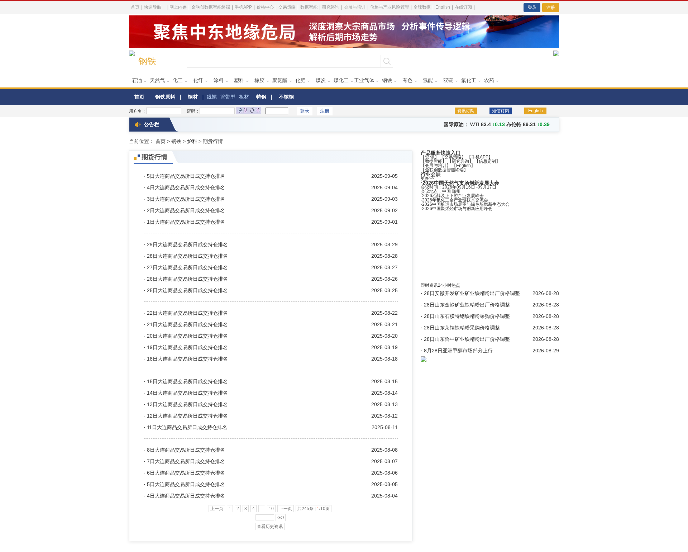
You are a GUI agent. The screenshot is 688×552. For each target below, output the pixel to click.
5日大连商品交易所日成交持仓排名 (186, 176)
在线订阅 (463, 7)
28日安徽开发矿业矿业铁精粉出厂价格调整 (472, 293)
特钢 (261, 97)
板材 (244, 97)
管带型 (227, 97)
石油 (137, 80)
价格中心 (265, 7)
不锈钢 (286, 97)
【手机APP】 (480, 157)
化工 (178, 80)
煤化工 (341, 80)
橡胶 (259, 80)
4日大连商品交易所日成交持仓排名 (186, 187)
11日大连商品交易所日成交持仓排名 (187, 427)
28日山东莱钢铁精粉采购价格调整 (462, 327)
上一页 (216, 508)
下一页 (285, 508)
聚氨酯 (279, 80)
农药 (489, 80)
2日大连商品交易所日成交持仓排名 (186, 210)
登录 (532, 7)
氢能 (428, 80)
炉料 (192, 141)
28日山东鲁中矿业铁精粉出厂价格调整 (467, 339)
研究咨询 (330, 7)
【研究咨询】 (460, 161)
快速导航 (152, 7)
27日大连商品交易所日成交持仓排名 (187, 267)
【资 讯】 (430, 157)
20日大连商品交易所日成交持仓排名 (187, 336)
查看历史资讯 (270, 526)
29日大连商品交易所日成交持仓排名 (187, 244)
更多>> (427, 178)
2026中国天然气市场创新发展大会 (460, 183)
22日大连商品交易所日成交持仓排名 (187, 313)
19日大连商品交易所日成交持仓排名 (187, 347)
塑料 (239, 80)
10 (271, 508)
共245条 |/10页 (313, 508)
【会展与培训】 (436, 165)
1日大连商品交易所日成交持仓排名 (186, 222)
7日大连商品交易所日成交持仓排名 (186, 461)
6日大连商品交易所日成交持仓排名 (186, 473)
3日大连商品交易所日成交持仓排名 (186, 199)
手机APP (243, 7)
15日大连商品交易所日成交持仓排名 (187, 381)
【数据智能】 (433, 161)
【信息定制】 (487, 161)
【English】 (463, 165)
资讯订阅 (465, 110)
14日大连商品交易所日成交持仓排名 (187, 393)
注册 (550, 7)
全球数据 (422, 7)
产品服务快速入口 (441, 153)
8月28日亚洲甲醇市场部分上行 (458, 350)
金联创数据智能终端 (210, 7)
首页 (135, 7)
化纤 (198, 80)
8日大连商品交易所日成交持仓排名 (186, 450)
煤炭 (321, 80)
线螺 (212, 97)
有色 (407, 80)
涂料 (219, 80)
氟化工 (468, 80)
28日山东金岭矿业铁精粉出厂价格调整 (467, 305)
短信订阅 (500, 110)
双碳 (448, 80)
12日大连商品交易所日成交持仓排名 (187, 416)
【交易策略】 (453, 157)
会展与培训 (355, 7)
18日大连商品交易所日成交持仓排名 (187, 359)
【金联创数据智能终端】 (444, 169)
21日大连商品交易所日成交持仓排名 (187, 324)
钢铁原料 (165, 97)
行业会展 (431, 174)
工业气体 (364, 80)
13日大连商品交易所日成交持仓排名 (187, 404)
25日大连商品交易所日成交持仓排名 (187, 290)
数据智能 (308, 7)
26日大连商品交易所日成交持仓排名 (187, 279)
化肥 (300, 80)
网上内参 (178, 7)
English (442, 7)
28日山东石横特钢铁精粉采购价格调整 (467, 316)
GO (280, 517)
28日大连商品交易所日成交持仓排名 (187, 256)
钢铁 (387, 80)
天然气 (157, 80)
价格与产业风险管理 (389, 7)
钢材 (193, 97)
